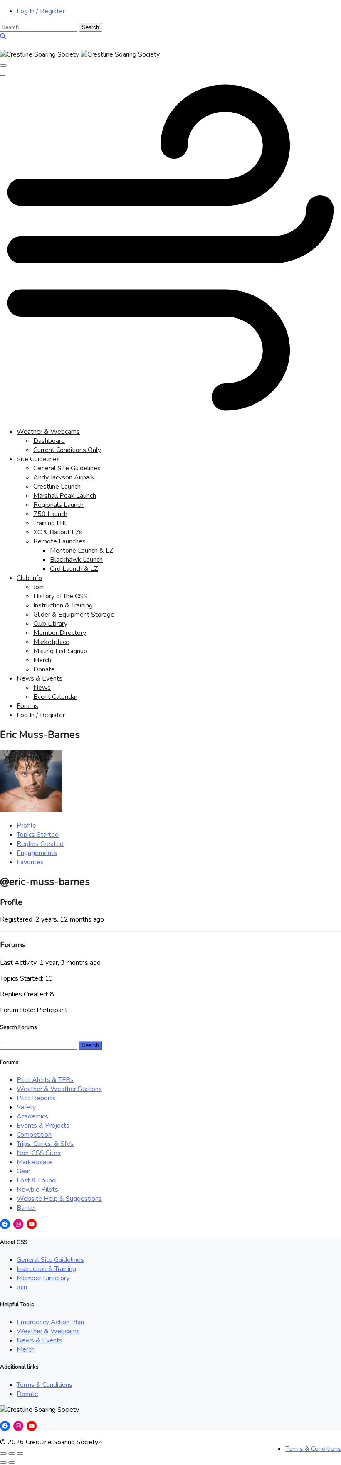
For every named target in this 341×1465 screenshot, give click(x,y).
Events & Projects (43, 1125)
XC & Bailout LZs (57, 532)
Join (38, 587)
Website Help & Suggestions (59, 1198)
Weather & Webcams (48, 431)
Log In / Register (41, 11)
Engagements (37, 853)
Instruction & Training (63, 605)
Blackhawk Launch (76, 559)
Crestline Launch (57, 486)
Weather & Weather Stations (59, 1089)
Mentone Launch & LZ (81, 550)
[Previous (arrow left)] (3, 1462)
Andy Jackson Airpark (64, 477)
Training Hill (49, 523)
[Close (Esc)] (3, 1453)
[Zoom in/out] (20, 1453)
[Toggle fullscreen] (11, 1453)
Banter (26, 1207)
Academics (32, 1116)
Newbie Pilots (37, 1189)
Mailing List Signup (60, 651)
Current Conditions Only (67, 450)
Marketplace (51, 641)
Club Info (29, 578)
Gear (23, 1171)
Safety (26, 1107)
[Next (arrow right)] (11, 1462)
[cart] (2, 45)
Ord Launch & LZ (74, 568)
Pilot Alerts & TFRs (45, 1079)
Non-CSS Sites (39, 1153)
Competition (34, 1134)
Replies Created (40, 843)
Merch (42, 660)
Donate (44, 669)
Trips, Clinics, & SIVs (45, 1143)
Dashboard (49, 440)
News (42, 687)
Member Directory (59, 632)
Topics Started (38, 834)
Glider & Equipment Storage (73, 614)
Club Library (50, 623)
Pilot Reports (36, 1098)
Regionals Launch (58, 504)
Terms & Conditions (44, 1384)
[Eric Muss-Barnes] (31, 809)
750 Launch (50, 514)
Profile (26, 825)
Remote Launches (59, 541)
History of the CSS (60, 596)
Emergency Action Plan (50, 1322)
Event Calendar (55, 696)
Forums (27, 705)
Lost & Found (36, 1180)
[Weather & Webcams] (170, 415)
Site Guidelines (38, 459)
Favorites (30, 862)
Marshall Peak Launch (64, 495)
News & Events (39, 678)
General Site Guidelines (67, 468)
